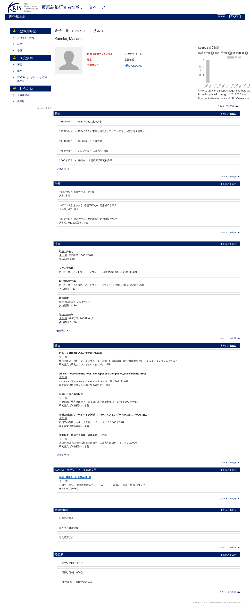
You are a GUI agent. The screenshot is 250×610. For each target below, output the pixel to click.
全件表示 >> (63, 168)
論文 (19, 70)
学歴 (19, 50)
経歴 (19, 44)
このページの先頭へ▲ (228, 106)
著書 (19, 64)
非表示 (233, 113)
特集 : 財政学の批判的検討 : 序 (75, 477)
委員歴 (20, 101)
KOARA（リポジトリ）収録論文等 (32, 79)
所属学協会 (23, 95)
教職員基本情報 (25, 37)
